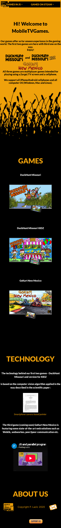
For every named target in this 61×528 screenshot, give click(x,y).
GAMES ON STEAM (41, 4)
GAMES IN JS (14, 4)
